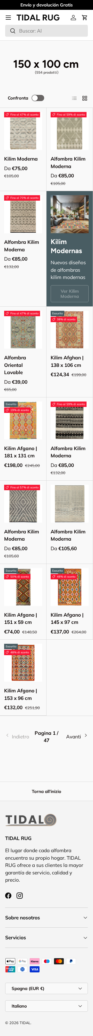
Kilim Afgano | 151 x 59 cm (20, 618)
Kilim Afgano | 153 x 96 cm (20, 694)
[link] (19, 736)
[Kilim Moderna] (23, 131)
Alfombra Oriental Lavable (15, 364)
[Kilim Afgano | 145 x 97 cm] (70, 587)
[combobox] (46, 31)
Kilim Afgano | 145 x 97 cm (67, 618)
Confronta (18, 98)
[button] (84, 17)
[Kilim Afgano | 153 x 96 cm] (23, 663)
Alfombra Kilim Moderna (68, 162)
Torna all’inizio (46, 791)
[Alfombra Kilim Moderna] (70, 131)
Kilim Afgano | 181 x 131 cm (20, 452)
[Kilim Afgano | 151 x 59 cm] (23, 587)
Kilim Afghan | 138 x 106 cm (67, 361)
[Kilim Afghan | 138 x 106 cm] (70, 330)
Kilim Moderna (21, 159)
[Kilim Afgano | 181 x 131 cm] (23, 421)
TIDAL (25, 1022)
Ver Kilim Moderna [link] (69, 293)
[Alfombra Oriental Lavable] (23, 330)
